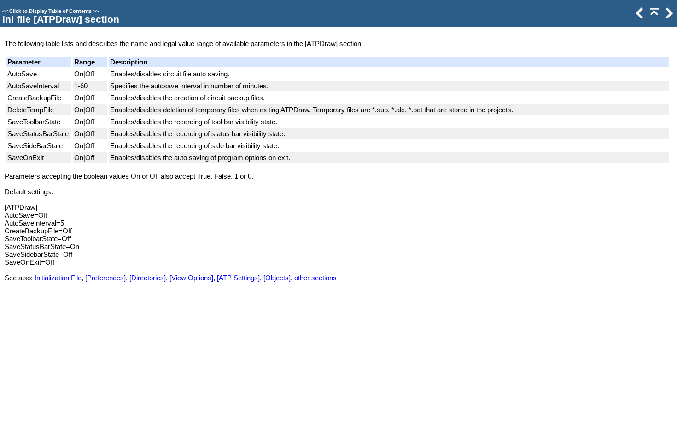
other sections (315, 278)
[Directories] (147, 278)
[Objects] (277, 278)
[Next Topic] (668, 16)
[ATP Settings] (238, 278)
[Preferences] (105, 278)
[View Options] (191, 278)
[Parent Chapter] (653, 16)
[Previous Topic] (638, 16)
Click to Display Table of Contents (50, 11)
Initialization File (58, 278)
